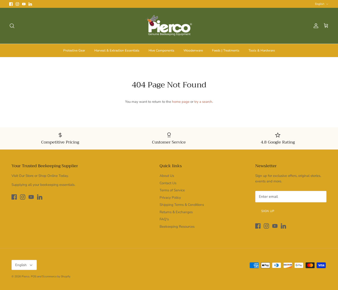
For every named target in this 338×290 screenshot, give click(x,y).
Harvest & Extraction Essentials (116, 50)
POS (33, 276)
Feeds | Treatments (225, 50)
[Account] (315, 26)
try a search (203, 101)
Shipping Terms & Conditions (182, 204)
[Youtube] (24, 4)
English (319, 4)
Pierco (25, 276)
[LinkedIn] (30, 4)
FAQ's (164, 219)
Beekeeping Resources (177, 226)
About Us (167, 175)
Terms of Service (172, 190)
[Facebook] (11, 4)
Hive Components (161, 50)
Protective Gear (74, 50)
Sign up (267, 211)
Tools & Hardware (262, 50)
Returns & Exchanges (176, 212)
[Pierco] (169, 25)
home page (180, 101)
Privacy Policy (170, 197)
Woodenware (193, 50)
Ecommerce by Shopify (56, 276)
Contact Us (168, 183)
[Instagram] (17, 4)
